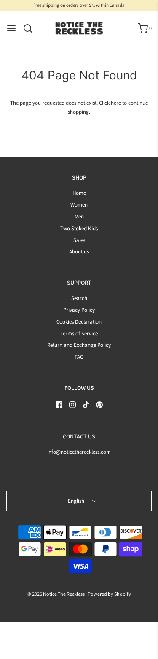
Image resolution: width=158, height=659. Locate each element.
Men (79, 216)
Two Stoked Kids (79, 228)
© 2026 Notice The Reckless (56, 594)
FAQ (79, 356)
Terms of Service (79, 333)
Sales (79, 240)
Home (79, 192)
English (77, 500)
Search (79, 298)
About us (79, 251)
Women (79, 204)
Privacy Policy (79, 309)
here (116, 102)
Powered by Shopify (109, 594)
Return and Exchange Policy (79, 345)
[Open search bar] (31, 28)
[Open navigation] (11, 28)
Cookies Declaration (79, 321)
